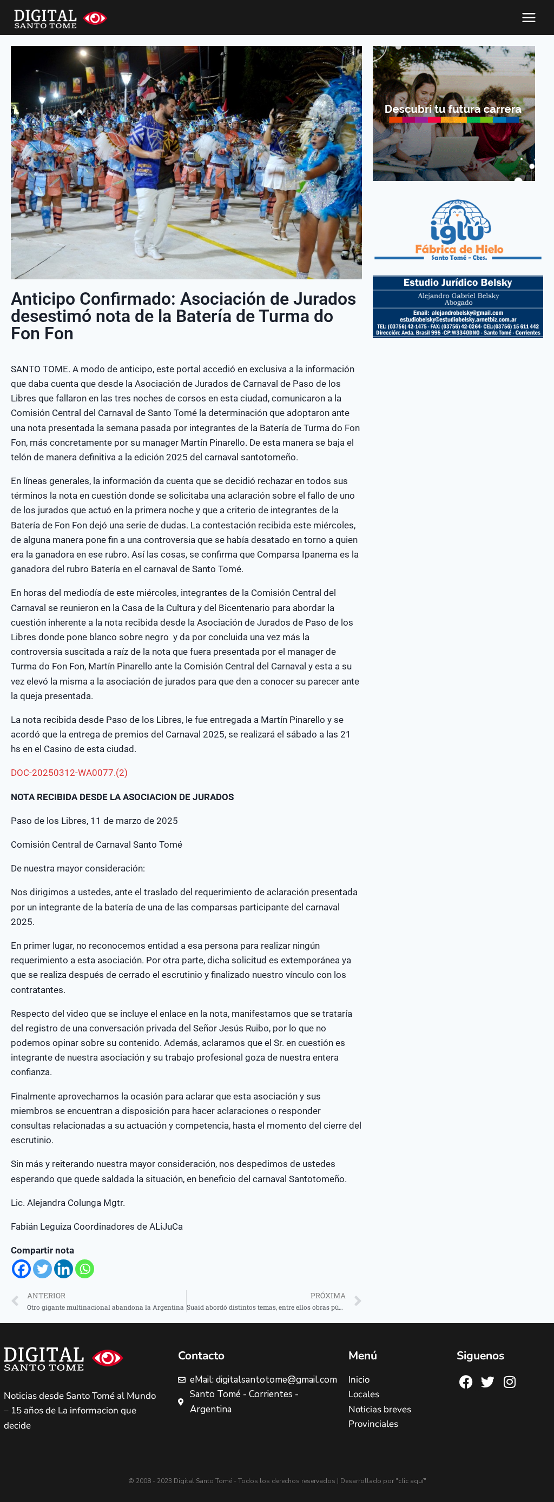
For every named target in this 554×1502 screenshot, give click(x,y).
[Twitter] (42, 1268)
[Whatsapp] (84, 1268)
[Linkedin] (63, 1268)
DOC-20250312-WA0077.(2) (69, 772)
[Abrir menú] (528, 17)
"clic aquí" (410, 1481)
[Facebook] (21, 1268)
